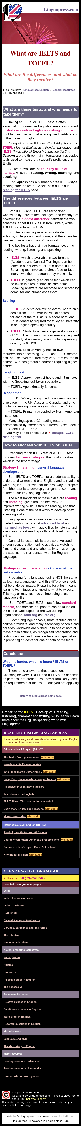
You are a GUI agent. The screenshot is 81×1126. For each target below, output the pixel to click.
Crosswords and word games (21, 1076)
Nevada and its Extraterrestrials (22, 764)
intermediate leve (16, 527)
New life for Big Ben (16, 854)
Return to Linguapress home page (41, 695)
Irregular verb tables (16, 942)
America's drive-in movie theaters (24, 786)
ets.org (49, 615)
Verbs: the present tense (18, 898)
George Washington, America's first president (31, 839)
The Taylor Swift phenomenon (22, 757)
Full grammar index (32, 878)
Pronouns (10, 972)
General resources (64, 90)
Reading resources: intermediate (23, 1068)
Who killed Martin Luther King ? (23, 771)
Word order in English (17, 1016)
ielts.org (30, 615)
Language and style (16, 1038)
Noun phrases (12, 957)
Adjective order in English (19, 979)
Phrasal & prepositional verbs (22, 920)
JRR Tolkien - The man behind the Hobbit (29, 801)
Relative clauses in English (20, 1001)
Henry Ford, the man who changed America (30, 779)
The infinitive (11, 935)
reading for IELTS (16, 190)
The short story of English (19, 1046)
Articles (8, 964)
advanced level (52, 523)
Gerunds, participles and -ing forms (25, 927)
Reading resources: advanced (22, 1061)
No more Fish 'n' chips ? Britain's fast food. (30, 847)
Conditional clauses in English (22, 1009)
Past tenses (10, 912)
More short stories (15, 816)
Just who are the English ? (20, 794)
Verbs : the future (14, 905)
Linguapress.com (61, 9)
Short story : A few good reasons (24, 808)
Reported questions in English (22, 1024)
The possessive (13, 986)
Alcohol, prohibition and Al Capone (25, 832)
